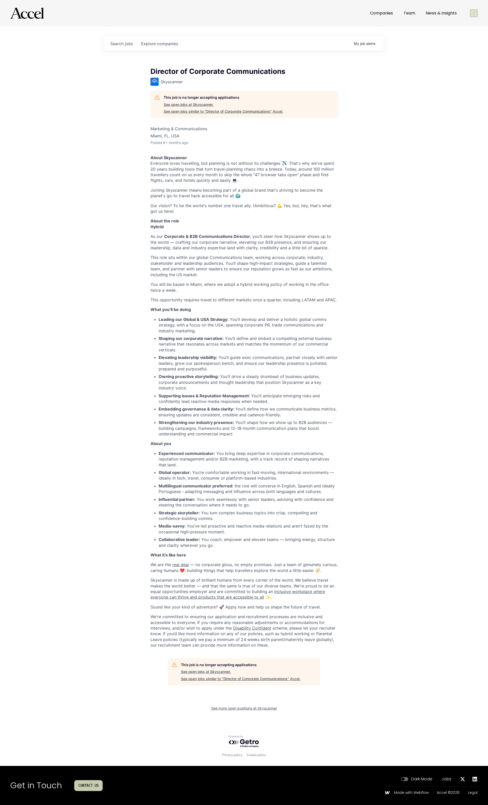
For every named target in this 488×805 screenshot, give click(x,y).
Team (409, 13)
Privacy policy (232, 755)
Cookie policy (256, 755)
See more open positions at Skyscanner (244, 708)
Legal (473, 793)
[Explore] (474, 13)
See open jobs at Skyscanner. (189, 104)
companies (159, 43)
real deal (180, 564)
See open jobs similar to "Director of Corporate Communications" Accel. (223, 111)
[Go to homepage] (27, 13)
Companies (381, 13)
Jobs (446, 779)
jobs (121, 43)
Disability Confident (252, 628)
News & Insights (441, 13)
